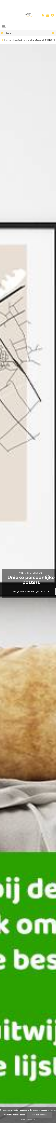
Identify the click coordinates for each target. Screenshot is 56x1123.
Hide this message (39, 1115)
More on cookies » (29, 1120)
